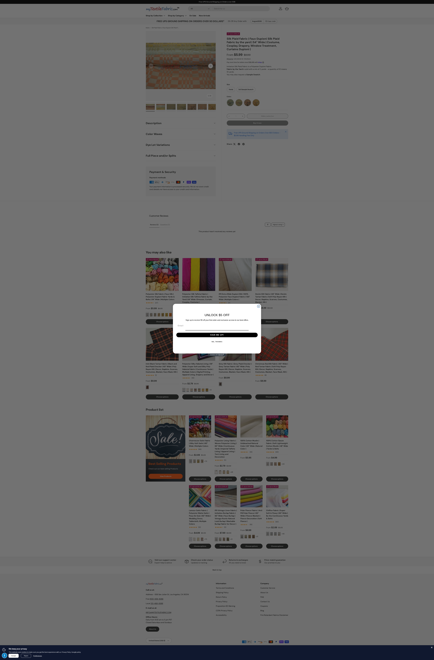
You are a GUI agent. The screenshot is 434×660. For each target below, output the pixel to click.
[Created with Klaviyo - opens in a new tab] (217, 354)
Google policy (76, 652)
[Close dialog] (258, 306)
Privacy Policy (66, 652)
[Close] (432, 647)
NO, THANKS (217, 342)
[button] (4, 655)
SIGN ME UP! (217, 335)
